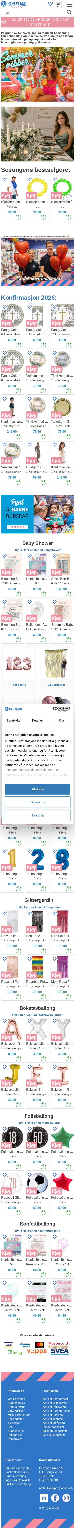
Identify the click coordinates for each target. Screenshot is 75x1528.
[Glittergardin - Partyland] (56, 663)
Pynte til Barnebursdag (56, 1410)
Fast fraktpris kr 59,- (18, 1472)
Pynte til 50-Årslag (53, 1422)
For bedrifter (16, 1418)
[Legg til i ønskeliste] (29, 179)
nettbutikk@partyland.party (56, 1488)
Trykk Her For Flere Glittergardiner (39, 907)
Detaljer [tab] (37, 720)
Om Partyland (16, 1398)
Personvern (15, 1438)
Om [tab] (61, 720)
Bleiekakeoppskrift (53, 1434)
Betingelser (15, 1434)
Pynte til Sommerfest (55, 1398)
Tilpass (35, 802)
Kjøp (32, 195)
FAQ (10, 1426)
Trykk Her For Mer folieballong (39, 1122)
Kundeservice (16, 1402)
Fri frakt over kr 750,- (18, 1468)
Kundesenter (16, 1430)
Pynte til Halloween (54, 1406)
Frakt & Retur (16, 1406)
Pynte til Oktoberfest (54, 1402)
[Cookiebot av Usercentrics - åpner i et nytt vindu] (53, 709)
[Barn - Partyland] (37, 514)
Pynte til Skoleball (53, 1414)
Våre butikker (16, 1410)
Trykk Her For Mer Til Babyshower (37, 549)
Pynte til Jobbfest (52, 1418)
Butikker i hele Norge (18, 1484)
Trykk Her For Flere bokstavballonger (37, 1014)
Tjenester (14, 1422)
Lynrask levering (15, 1476)
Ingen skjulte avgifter (18, 1480)
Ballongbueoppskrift (54, 1430)
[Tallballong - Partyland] (19, 663)
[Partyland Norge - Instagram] (66, 1497)
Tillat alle (37, 789)
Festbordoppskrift (53, 1426)
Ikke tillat (37, 815)
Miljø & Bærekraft (19, 1414)
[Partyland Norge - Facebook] (55, 1497)
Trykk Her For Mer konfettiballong (37, 1230)
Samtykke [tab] (13, 720)
